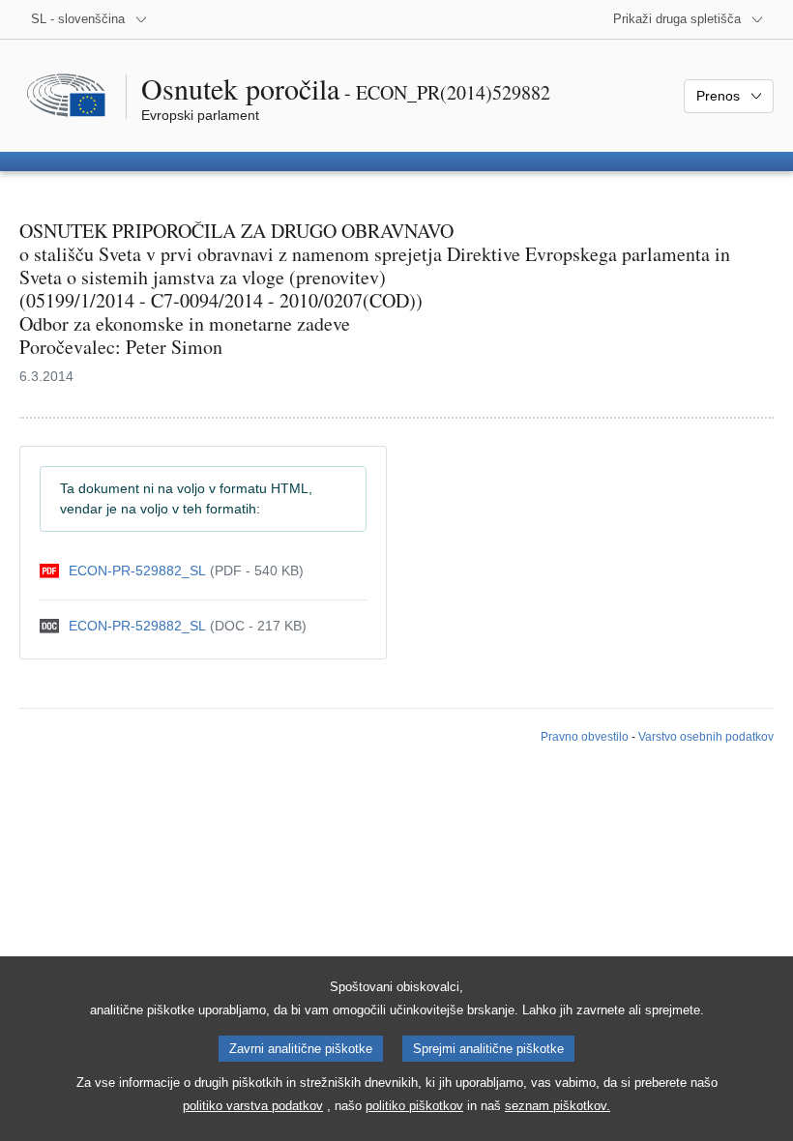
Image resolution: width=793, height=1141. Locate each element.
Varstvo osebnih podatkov (706, 737)
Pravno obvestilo (585, 737)
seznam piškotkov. (557, 1105)
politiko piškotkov (414, 1105)
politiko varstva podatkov (253, 1105)
